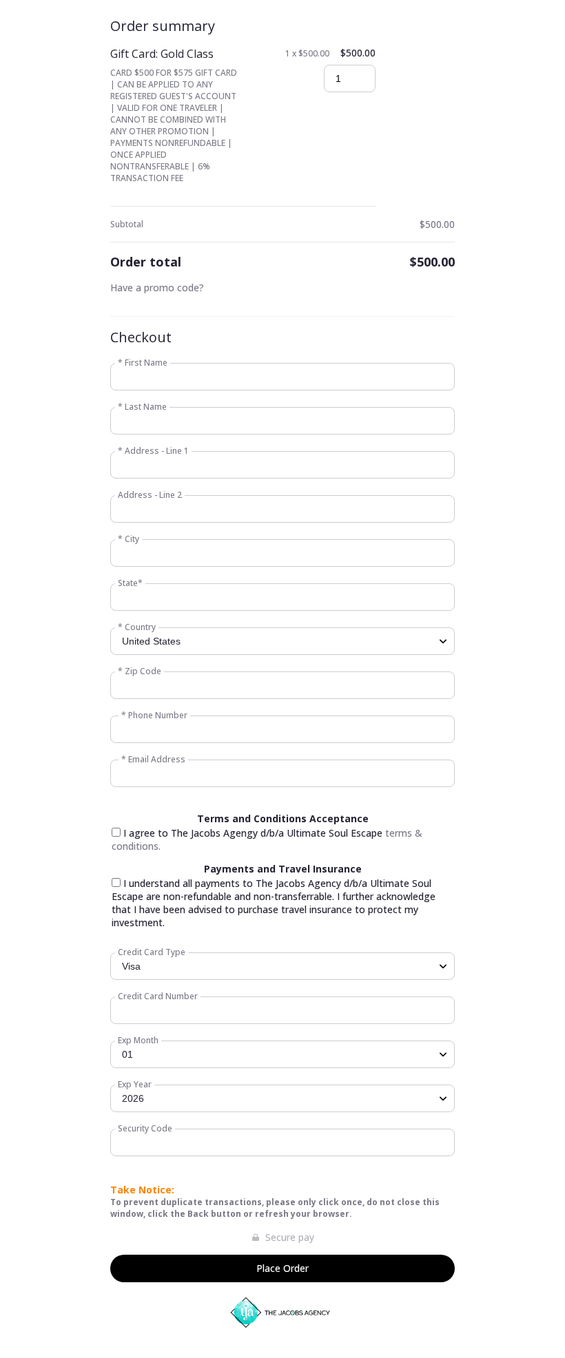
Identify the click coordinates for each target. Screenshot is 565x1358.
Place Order (282, 1268)
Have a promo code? (157, 287)
